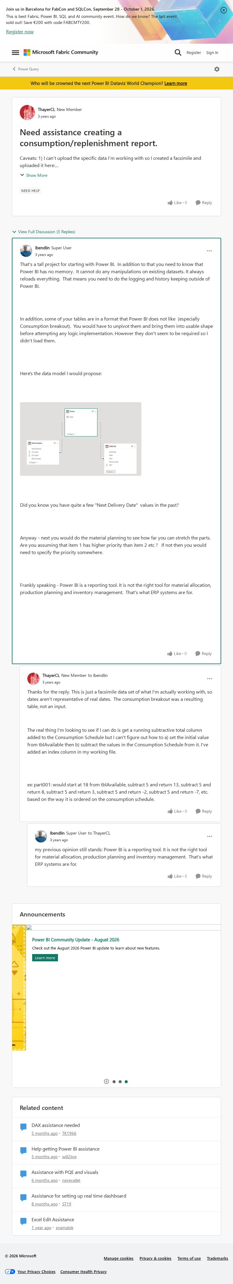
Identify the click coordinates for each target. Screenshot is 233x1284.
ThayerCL (46, 109)
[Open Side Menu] (15, 52)
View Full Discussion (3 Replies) (46, 231)
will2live (69, 1156)
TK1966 (69, 1133)
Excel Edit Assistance (53, 1219)
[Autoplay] (106, 1081)
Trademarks (217, 1258)
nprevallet (71, 1180)
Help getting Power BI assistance (66, 1149)
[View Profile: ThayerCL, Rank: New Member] (27, 112)
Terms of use (189, 1258)
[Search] (178, 52)
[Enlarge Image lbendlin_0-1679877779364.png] (80, 439)
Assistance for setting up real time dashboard (79, 1196)
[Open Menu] (217, 69)
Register (194, 52)
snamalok (64, 1227)
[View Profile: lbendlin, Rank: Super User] (26, 251)
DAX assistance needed (56, 1125)
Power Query (28, 69)
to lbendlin (98, 675)
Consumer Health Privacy (83, 1271)
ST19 (66, 1204)
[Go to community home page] (61, 52)
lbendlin (42, 247)
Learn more (175, 83)
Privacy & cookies (155, 1258)
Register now (20, 31)
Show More (36, 175)
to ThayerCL (99, 833)
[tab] (114, 1081)
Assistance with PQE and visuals (65, 1172)
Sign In (212, 52)
